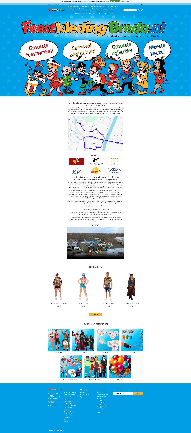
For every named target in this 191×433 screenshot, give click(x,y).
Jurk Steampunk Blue (132, 303)
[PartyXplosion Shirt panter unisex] (108, 287)
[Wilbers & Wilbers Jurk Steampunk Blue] (132, 287)
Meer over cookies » (125, 1)
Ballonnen (120, 379)
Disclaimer (99, 398)
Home (70, 6)
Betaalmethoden (101, 402)
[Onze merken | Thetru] (76, 161)
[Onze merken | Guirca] (95, 170)
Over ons (99, 392)
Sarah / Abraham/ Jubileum (71, 379)
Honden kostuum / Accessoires (82, 13)
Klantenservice (100, 410)
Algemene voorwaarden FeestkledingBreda (102, 395)
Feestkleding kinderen (95, 379)
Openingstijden (109, 13)
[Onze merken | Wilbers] (95, 161)
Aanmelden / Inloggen (138, 4)
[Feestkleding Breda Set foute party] (83, 287)
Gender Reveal (107, 352)
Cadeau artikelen (68, 407)
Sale (65, 419)
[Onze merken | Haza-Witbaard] (76, 170)
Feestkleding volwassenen (70, 392)
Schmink (132, 352)
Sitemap (99, 412)
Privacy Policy (100, 400)
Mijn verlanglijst (84, 397)
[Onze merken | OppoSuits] (114, 161)
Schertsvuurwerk (68, 413)
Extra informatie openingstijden (52, 401)
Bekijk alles (95, 314)
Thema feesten (68, 401)
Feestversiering (68, 403)
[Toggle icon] (130, 9)
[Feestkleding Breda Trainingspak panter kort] (59, 287)
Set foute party (83, 303)
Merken (66, 421)
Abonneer (138, 393)
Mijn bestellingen (84, 394)
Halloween (83, 352)
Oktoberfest (59, 352)
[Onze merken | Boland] (114, 170)
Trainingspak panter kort (59, 303)
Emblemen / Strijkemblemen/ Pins (93, 11)
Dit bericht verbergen (115, 1)
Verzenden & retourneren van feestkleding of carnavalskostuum (103, 406)
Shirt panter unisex (108, 303)
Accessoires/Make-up (69, 397)
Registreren (83, 392)
